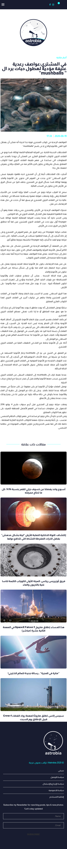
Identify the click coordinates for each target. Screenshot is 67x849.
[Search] (62, 4)
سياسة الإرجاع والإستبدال (53, 784)
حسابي (61, 770)
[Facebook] (50, 4)
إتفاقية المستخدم (57, 797)
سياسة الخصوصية (56, 790)
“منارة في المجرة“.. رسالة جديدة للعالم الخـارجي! (33, 673)
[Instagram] (53, 4)
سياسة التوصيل (57, 777)
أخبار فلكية (61, 57)
